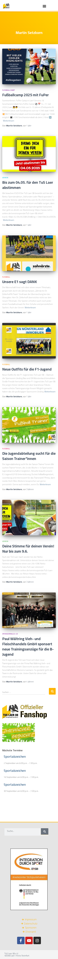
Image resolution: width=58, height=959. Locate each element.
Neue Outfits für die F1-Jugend (27, 369)
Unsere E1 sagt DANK (19, 281)
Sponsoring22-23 (10, 633)
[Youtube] (29, 940)
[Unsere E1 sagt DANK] (29, 253)
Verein (5, 177)
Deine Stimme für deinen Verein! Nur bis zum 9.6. (28, 549)
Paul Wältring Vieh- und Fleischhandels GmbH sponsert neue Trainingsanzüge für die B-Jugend (28, 646)
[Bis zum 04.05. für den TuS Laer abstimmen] (29, 154)
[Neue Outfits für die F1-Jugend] (29, 340)
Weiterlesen (8, 120)
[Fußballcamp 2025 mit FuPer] (29, 66)
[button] (44, 6)
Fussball (6, 277)
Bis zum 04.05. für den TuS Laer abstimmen (27, 185)
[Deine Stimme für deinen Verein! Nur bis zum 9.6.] (29, 517)
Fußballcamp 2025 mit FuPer (25, 94)
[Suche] (44, 831)
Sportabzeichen (15, 756)
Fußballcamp (8, 90)
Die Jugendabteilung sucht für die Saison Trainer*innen (29, 456)
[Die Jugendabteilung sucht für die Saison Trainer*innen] (29, 425)
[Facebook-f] (21, 940)
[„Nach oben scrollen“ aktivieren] (52, 953)
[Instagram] (37, 940)
